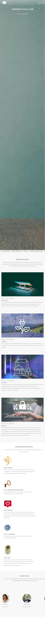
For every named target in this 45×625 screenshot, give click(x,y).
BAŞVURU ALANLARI (6, 251)
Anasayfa (19, 13)
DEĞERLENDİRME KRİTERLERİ (16, 251)
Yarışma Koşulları (24, 13)
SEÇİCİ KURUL (25, 251)
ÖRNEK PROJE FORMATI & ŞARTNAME (36, 251)
